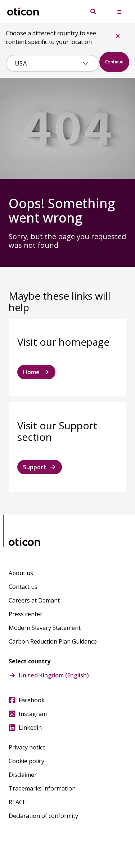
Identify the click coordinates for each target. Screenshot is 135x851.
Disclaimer (23, 774)
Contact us (23, 586)
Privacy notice (27, 747)
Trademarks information (42, 788)
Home (31, 372)
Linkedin (30, 727)
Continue (114, 62)
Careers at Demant (34, 600)
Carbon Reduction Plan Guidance (53, 641)
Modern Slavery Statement (45, 627)
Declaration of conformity (43, 815)
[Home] (23, 12)
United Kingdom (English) (54, 675)
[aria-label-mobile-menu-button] (119, 11)
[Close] (117, 36)
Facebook (32, 700)
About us (21, 573)
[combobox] (47, 63)
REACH (18, 802)
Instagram (33, 713)
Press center (25, 614)
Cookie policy (26, 761)
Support (34, 467)
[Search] (93, 11)
